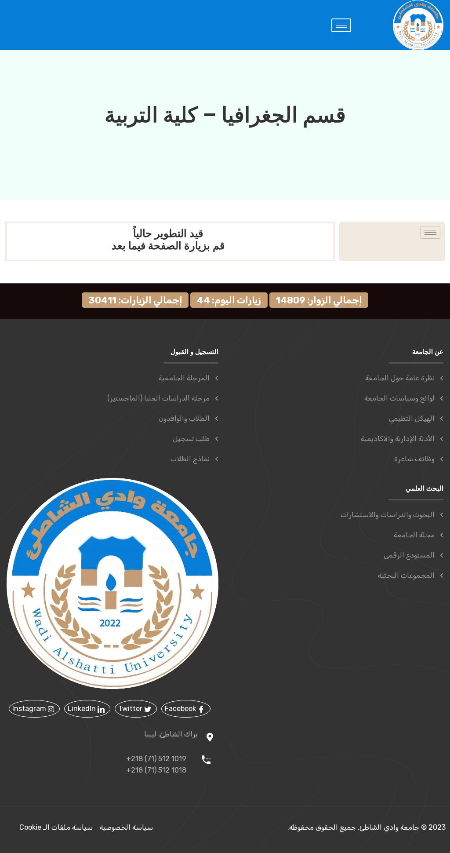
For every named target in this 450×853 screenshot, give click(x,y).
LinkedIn (83, 708)
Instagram (30, 708)
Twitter (131, 708)
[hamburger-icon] (341, 25)
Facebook (181, 708)
